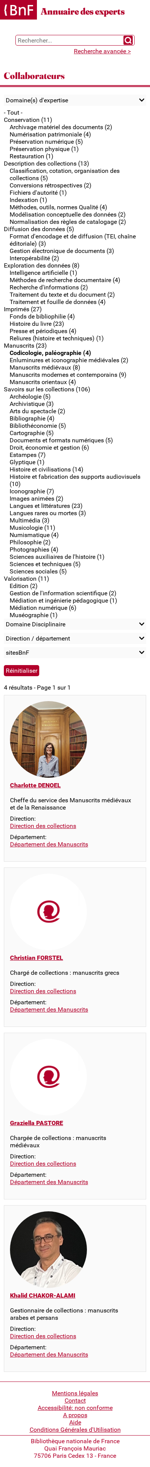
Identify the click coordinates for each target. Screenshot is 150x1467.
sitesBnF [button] (17, 652)
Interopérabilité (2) (34, 258)
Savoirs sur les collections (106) (47, 389)
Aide (75, 1422)
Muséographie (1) (34, 615)
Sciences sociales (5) (38, 571)
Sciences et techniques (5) (45, 564)
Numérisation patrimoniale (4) (50, 134)
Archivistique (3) (32, 403)
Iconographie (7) (32, 491)
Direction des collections (43, 826)
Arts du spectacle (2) (37, 411)
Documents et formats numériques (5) (61, 440)
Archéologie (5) (30, 396)
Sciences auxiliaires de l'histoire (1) (57, 556)
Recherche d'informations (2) (49, 287)
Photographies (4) (34, 549)
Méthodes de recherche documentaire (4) (65, 280)
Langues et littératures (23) (46, 505)
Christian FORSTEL (36, 957)
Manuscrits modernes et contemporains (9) (68, 374)
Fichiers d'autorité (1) (38, 192)
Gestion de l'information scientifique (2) (63, 593)
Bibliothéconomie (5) (38, 425)
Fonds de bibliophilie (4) (42, 316)
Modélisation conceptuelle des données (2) (68, 214)
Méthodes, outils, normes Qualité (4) (58, 207)
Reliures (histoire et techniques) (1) (57, 338)
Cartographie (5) (32, 433)
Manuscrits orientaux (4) (43, 382)
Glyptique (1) (27, 462)
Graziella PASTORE (36, 1123)
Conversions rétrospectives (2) (51, 185)
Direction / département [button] (38, 638)
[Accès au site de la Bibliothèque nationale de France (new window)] (18, 10)
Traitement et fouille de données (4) (58, 302)
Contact (75, 1400)
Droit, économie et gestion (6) (49, 447)
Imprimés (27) (23, 309)
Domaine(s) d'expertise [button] (37, 100)
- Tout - (13, 112)
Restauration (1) (31, 156)
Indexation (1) (28, 200)
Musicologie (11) (32, 527)
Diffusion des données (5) (39, 229)
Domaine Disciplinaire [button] (35, 624)
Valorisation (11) (26, 578)
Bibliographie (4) (32, 418)
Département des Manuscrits (49, 844)
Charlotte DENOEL (35, 785)
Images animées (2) (36, 498)
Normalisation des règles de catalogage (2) (68, 221)
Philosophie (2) (30, 542)
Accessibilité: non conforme (75, 1407)
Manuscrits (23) (25, 345)
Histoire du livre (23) (37, 323)
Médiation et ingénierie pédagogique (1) (63, 600)
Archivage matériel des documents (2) (61, 127)
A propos (75, 1415)
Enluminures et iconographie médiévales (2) (69, 360)
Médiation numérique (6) (43, 607)
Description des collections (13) (46, 163)
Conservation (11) (28, 119)
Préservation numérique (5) (46, 141)
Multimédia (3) (30, 520)
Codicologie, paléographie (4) (50, 352)
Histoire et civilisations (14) (46, 469)
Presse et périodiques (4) (43, 331)
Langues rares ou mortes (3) (48, 513)
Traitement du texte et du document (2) (62, 294)
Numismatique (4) (34, 535)
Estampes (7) (28, 454)
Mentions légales (75, 1393)
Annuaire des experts (83, 11)
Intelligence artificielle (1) (43, 272)
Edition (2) (24, 586)
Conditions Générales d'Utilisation (75, 1429)
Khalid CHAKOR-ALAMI (42, 1295)
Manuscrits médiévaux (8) (45, 367)
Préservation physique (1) (44, 149)
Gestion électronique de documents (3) (62, 251)
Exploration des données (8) (42, 265)
